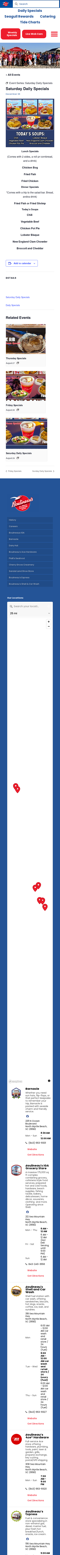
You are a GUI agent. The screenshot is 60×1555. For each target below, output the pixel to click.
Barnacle (13, 539)
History (12, 519)
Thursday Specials (16, 358)
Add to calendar (22, 263)
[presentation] (26, 339)
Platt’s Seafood (17, 558)
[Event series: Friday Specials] (18, 410)
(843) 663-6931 (37, 1142)
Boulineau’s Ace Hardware (23, 551)
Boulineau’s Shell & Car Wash (24, 583)
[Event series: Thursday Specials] (18, 363)
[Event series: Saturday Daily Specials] (18, 458)
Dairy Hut (13, 545)
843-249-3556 (36, 1264)
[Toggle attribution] (49, 1081)
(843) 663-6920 (37, 1488)
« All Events (13, 74)
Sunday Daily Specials (42, 471)
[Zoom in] (48, 621)
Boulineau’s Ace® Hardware (37, 1436)
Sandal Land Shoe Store (21, 571)
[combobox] (26, 606)
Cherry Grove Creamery (21, 564)
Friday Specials (14, 405)
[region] (30, 851)
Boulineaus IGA (16, 532)
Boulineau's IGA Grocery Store (37, 1167)
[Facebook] (27, 1116)
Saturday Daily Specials (18, 297)
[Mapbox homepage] (15, 1081)
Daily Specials (13, 305)
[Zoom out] (48, 626)
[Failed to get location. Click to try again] (48, 606)
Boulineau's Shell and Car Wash (35, 1290)
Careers (13, 526)
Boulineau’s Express (19, 577)
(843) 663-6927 (37, 1412)
